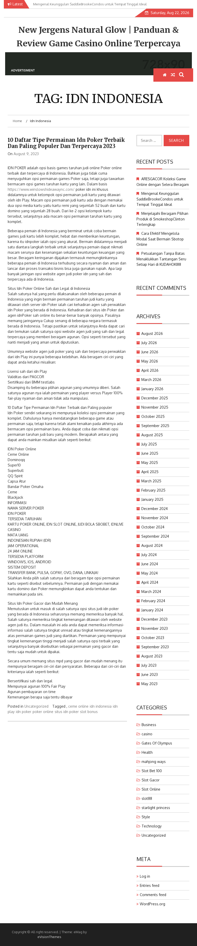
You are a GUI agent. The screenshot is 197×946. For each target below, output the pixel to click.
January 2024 (152, 610)
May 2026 (149, 361)
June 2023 (149, 674)
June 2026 (149, 352)
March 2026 (151, 379)
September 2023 (155, 647)
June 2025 (149, 453)
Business (149, 724)
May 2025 (149, 462)
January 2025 (152, 499)
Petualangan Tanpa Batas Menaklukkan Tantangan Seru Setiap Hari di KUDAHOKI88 (161, 259)
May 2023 (149, 684)
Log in (145, 876)
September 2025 (155, 425)
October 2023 (152, 637)
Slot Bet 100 (152, 771)
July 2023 (148, 665)
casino (147, 734)
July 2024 (149, 554)
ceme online (78, 706)
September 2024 (155, 536)
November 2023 (154, 628)
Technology (152, 826)
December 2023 (154, 619)
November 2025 (154, 407)
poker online (43, 711)
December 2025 (154, 398)
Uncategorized (36, 706)
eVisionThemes (49, 937)
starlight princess (156, 807)
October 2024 (152, 527)
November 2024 (154, 518)
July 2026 (149, 343)
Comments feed (153, 894)
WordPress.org (152, 904)
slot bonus (89, 711)
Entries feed (149, 885)
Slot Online (151, 789)
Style (146, 817)
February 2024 (153, 601)
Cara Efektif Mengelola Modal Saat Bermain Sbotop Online (160, 239)
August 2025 (152, 435)
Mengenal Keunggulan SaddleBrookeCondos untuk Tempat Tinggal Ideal (159, 199)
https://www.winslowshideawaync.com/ (41, 189)
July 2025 (149, 444)
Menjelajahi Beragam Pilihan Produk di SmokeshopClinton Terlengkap (162, 219)
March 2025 (151, 481)
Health (147, 752)
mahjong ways (154, 761)
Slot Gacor (151, 780)
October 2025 (153, 416)
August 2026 (152, 333)
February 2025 (153, 490)
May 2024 (149, 573)
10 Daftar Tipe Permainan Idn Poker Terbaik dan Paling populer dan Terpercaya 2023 (66, 143)
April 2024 (149, 582)
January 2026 (152, 389)
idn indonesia (101, 706)
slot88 (147, 798)
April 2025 (150, 472)
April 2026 (150, 370)
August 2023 (151, 656)
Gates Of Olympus (157, 743)
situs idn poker (67, 711)
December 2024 (154, 508)
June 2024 (149, 564)
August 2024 (152, 545)
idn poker (23, 711)
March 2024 (151, 591)
